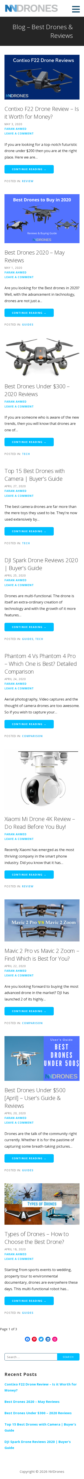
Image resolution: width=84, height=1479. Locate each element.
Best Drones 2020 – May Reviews (32, 1401)
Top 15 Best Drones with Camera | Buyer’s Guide (34, 474)
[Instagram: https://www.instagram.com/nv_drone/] (54, 1339)
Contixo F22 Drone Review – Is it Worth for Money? (41, 112)
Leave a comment (19, 133)
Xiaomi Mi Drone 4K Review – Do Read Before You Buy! (39, 822)
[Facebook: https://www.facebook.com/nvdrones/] (27, 1339)
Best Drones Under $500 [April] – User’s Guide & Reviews (34, 1097)
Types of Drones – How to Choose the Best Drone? (36, 1237)
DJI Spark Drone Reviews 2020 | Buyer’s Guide (41, 564)
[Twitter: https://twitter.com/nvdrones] (41, 1339)
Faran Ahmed (15, 128)
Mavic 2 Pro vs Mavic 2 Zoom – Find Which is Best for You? (41, 954)
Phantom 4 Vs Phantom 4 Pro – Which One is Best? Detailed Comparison (40, 663)
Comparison (32, 736)
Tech (26, 454)
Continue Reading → (29, 169)
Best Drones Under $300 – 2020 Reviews (37, 390)
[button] (77, 9)
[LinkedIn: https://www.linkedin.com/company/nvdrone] (48, 1339)
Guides (27, 324)
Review (27, 181)
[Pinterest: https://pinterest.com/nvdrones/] (34, 1339)
